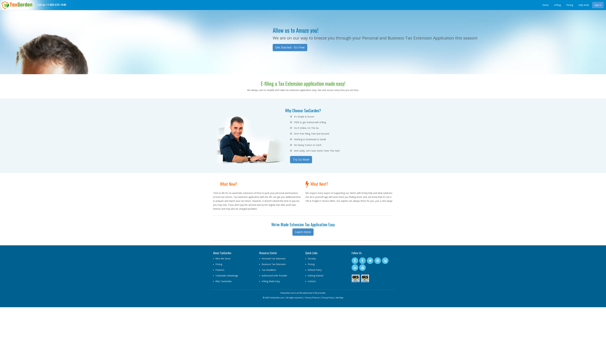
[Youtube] (362, 267)
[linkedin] (355, 267)
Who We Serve (222, 258)
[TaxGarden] (16, 4)
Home (545, 4)
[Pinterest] (377, 260)
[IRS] (356, 278)
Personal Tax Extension (274, 258)
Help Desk (584, 4)
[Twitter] (370, 260)
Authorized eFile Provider (274, 275)
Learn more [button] (303, 232)
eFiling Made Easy (271, 281)
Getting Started (315, 275)
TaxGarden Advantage (226, 275)
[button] (24, 37)
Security (312, 258)
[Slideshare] (385, 260)
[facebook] (362, 260)
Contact (312, 281)
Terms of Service (312, 297)
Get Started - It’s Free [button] (290, 47)
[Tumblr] (355, 260)
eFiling (557, 4)
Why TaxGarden (223, 281)
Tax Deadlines (269, 269)
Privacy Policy (328, 297)
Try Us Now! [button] (301, 159)
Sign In (597, 4)
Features (219, 269)
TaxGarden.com (287, 293)
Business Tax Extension (274, 264)
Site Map (339, 297)
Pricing (569, 4)
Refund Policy (315, 269)
